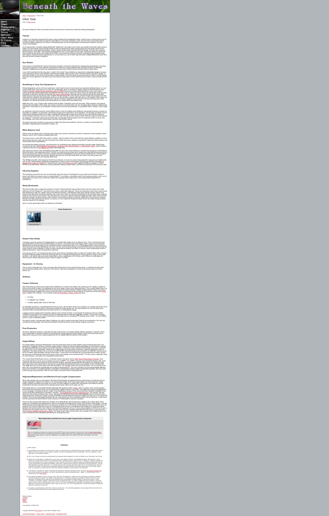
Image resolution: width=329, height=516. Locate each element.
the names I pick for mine (94, 470)
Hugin (75, 388)
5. (27, 470)
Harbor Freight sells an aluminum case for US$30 (46, 91)
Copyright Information (28, 514)
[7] (42, 190)
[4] (83, 354)
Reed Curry (70, 163)
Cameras (25, 497)
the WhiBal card (43, 148)
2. (27, 450)
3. (27, 456)
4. (27, 459)
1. (27, 447)
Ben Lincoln (31, 22)
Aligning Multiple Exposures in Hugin (40, 411)
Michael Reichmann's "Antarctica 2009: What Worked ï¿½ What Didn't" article (68, 146)
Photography (31, 15)
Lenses (24, 499)
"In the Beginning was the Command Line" (74, 392)
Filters (24, 500)
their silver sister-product (61, 94)
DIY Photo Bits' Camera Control (68, 293)
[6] (69, 367)
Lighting (24, 501)
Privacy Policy (40, 514)
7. (27, 488)
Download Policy (50, 514)
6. (27, 476)
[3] (59, 175)
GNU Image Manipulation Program (87, 359)
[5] (65, 360)
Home (24, 15)
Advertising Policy (61, 514)
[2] (86, 139)
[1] (31, 117)
